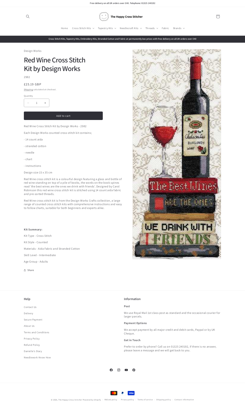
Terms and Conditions (36, 332)
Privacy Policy (31, 338)
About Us (29, 325)
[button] (28, 16)
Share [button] (30, 270)
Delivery (28, 313)
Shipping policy (163, 399)
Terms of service (145, 399)
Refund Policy (32, 344)
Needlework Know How (37, 357)
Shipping (28, 89)
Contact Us (30, 307)
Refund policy (111, 399)
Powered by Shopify (92, 399)
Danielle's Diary (33, 351)
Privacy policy (127, 399)
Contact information (184, 399)
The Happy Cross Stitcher (70, 399)
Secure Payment (33, 319)
